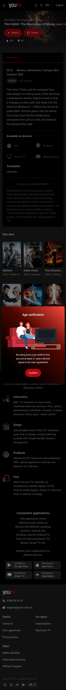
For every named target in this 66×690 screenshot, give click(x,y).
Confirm (33, 372)
